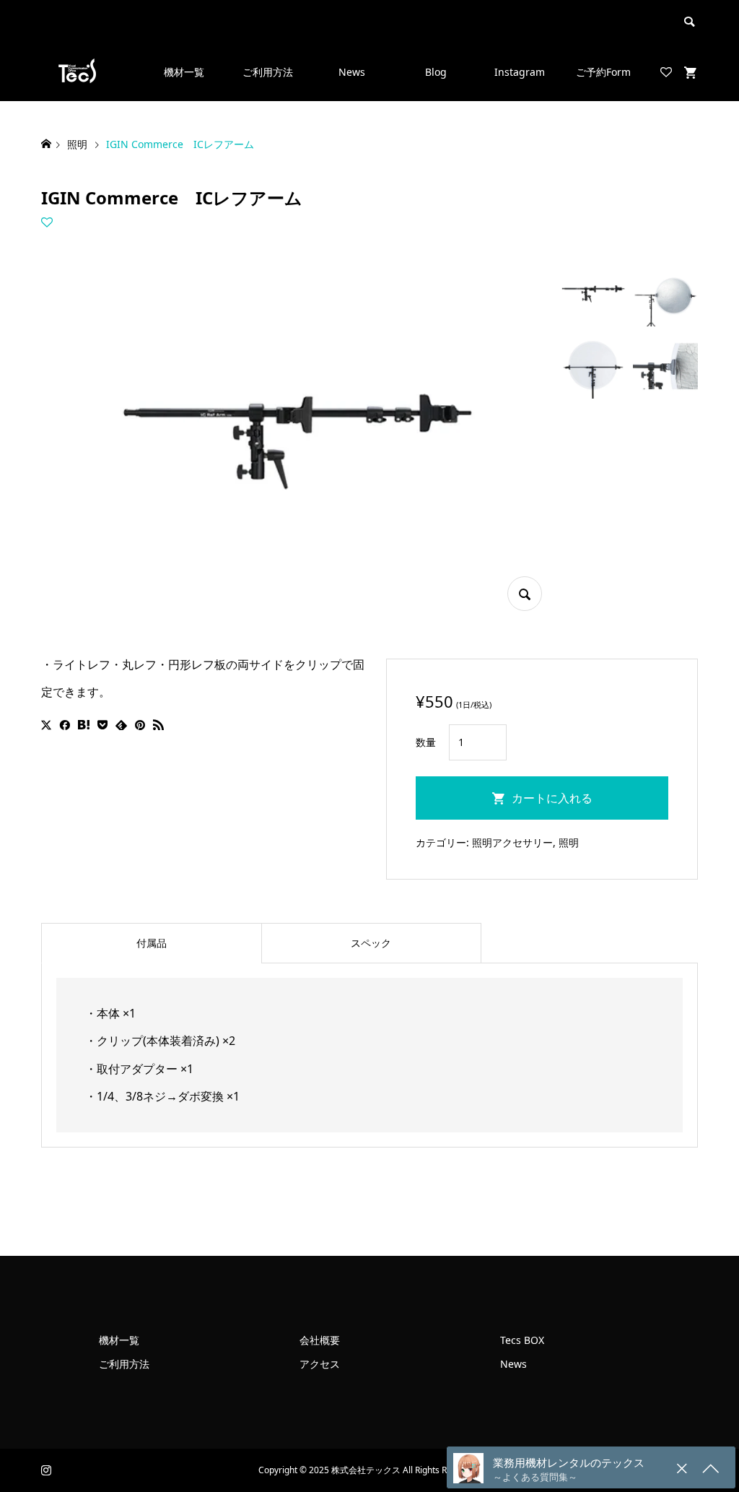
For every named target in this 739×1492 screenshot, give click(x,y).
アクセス (319, 1364)
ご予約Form (603, 72)
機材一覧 (184, 72)
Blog (436, 72)
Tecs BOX (522, 1340)
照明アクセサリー (512, 842)
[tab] (151, 943)
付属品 (151, 943)
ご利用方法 (267, 72)
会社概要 (319, 1340)
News (351, 72)
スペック (371, 943)
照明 (569, 842)
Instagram (519, 72)
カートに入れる (552, 798)
